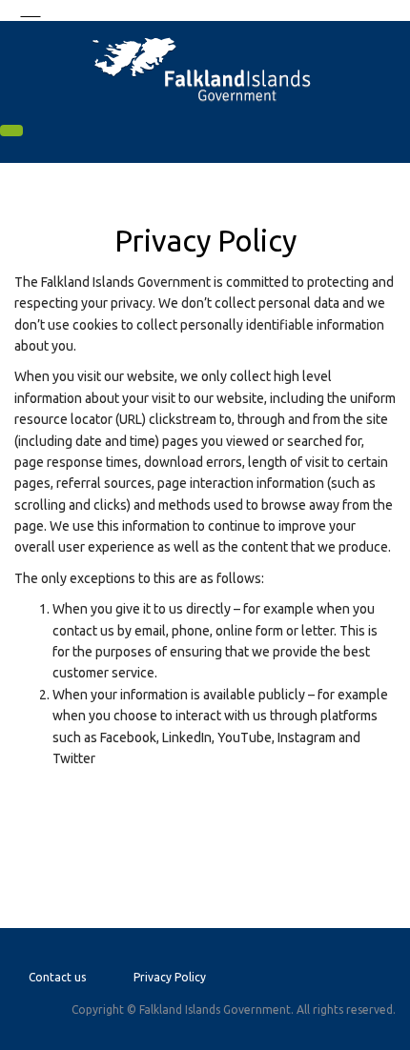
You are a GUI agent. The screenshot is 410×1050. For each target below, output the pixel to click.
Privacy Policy (169, 977)
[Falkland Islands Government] (205, 68)
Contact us (57, 977)
